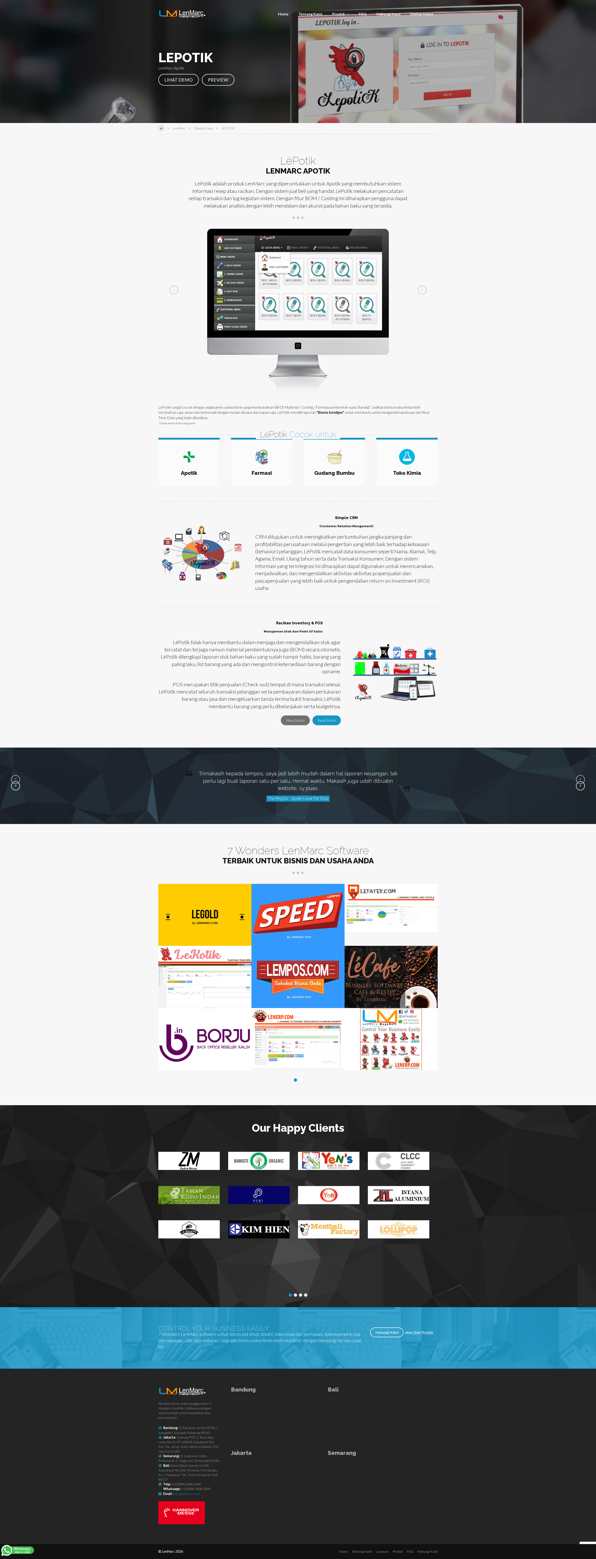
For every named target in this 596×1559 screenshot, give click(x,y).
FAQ (362, 14)
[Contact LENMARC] (18, 1551)
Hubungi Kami (388, 14)
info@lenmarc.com (186, 1494)
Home (283, 14)
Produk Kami (203, 128)
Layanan (382, 1551)
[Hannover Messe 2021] (181, 1523)
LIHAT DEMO (178, 79)
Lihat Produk (423, 1332)
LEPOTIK (228, 128)
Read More (327, 720)
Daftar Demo (421, 14)
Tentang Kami (310, 14)
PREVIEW (218, 79)
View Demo (295, 720)
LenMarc (179, 128)
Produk (338, 14)
